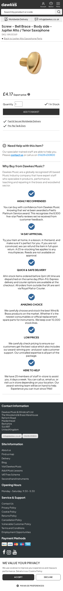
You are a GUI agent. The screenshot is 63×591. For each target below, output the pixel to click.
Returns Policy (9, 515)
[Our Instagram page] (9, 553)
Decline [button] (48, 577)
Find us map (8, 454)
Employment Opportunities (16, 532)
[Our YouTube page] (14, 553)
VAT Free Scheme (11, 474)
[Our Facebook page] (4, 553)
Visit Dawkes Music (11, 466)
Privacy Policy (9, 507)
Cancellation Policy (12, 519)
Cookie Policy (9, 511)
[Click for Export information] (28, 94)
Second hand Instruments (15, 478)
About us (6, 450)
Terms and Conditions (13, 528)
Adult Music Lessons (12, 470)
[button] (31, 585)
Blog (4, 462)
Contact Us (7, 503)
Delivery (6, 458)
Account (43, 6)
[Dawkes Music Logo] (9, 3)
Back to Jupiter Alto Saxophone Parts (23, 38)
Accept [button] (18, 577)
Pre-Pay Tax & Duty (17, 125)
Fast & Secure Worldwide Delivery (24, 121)
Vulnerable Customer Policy (16, 523)
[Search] (58, 12)
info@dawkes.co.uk (12, 436)
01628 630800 (46, 154)
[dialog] (31, 574)
